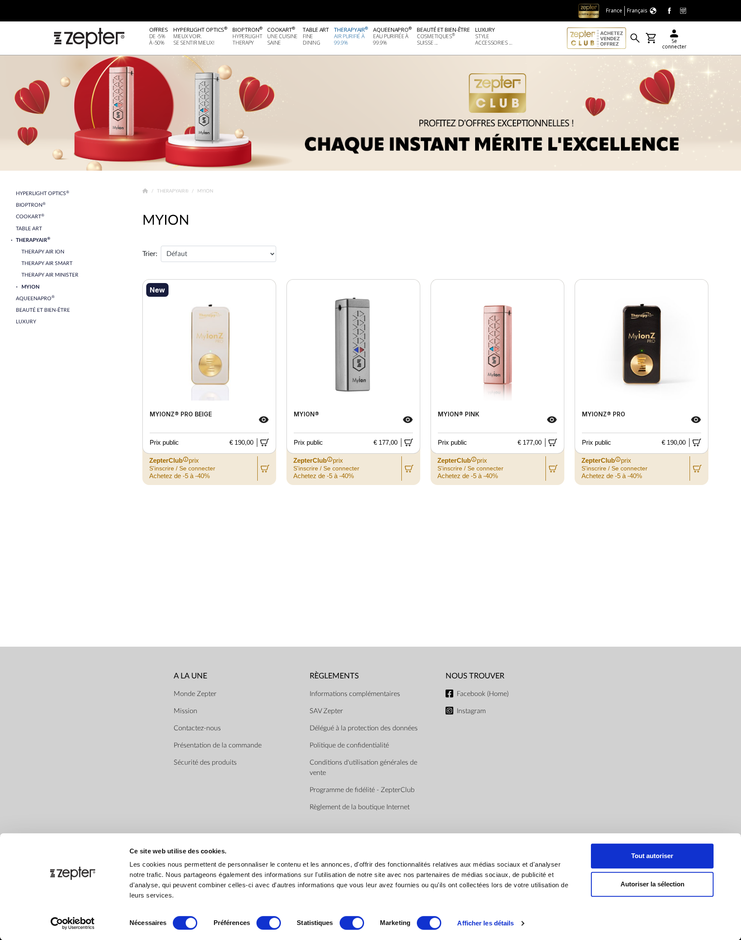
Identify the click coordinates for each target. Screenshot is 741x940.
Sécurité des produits (205, 762)
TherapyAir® (173, 191)
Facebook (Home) (483, 693)
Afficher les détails (485, 923)
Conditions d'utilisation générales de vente (363, 767)
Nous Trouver (475, 676)
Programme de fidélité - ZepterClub (362, 789)
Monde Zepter (195, 693)
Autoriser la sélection (652, 884)
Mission (185, 711)
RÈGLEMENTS (334, 676)
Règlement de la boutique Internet (360, 807)
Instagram (471, 711)
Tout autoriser (652, 855)
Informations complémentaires (355, 693)
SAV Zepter (326, 711)
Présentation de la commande (218, 745)
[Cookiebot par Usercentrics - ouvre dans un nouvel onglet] (72, 923)
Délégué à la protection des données (364, 728)
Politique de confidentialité (349, 745)
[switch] (268, 923)
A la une (190, 676)
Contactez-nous (197, 728)
